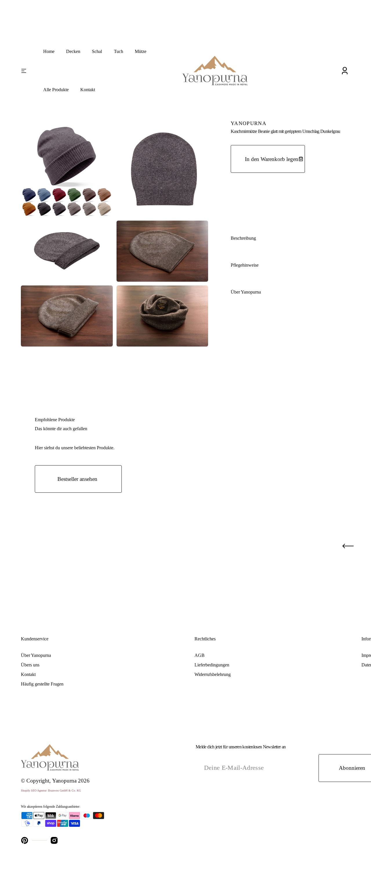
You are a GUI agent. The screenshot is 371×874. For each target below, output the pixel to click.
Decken (73, 51)
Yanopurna (64, 781)
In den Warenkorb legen (271, 159)
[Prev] (348, 546)
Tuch (118, 51)
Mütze (140, 51)
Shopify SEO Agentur (33, 790)
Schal (97, 51)
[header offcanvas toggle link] (27, 70)
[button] (344, 71)
